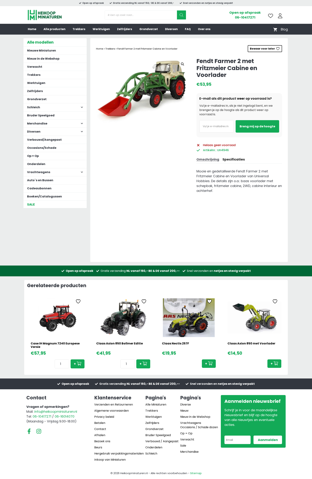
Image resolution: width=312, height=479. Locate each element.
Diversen (171, 29)
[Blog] (284, 29)
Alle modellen (40, 42)
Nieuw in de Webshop (43, 59)
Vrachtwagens (190, 423)
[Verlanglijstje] (270, 16)
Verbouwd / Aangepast (162, 441)
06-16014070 (64, 416)
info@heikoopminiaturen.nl (55, 411)
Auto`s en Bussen (40, 180)
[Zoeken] (181, 14)
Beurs (98, 447)
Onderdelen (36, 164)
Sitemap (196, 473)
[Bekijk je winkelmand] (275, 29)
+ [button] (75, 364)
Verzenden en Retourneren (113, 404)
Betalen (99, 423)
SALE (31, 204)
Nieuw (184, 411)
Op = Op (33, 156)
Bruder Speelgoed (41, 115)
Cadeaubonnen (39, 188)
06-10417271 (245, 17)
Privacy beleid (104, 417)
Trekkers (79, 29)
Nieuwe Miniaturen (41, 50)
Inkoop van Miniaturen (110, 460)
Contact (100, 429)
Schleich (151, 453)
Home (32, 29)
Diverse (185, 404)
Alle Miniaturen (155, 404)
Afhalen (99, 435)
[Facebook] (29, 431)
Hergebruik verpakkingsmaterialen (119, 453)
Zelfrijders (124, 29)
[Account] (280, 16)
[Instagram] (39, 431)
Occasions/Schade (41, 148)
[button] (182, 64)
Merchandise (189, 452)
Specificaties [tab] (233, 159)
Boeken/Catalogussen (44, 196)
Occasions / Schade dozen (199, 427)
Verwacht (34, 67)
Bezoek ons (102, 441)
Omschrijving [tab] (207, 159)
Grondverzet (148, 29)
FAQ (188, 29)
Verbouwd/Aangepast (44, 140)
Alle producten (54, 29)
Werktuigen (101, 29)
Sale (183, 446)
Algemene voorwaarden (111, 411)
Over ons (204, 29)
